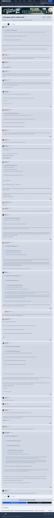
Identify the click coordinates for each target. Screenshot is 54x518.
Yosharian (6, 145)
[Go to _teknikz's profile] (3, 398)
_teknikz (6, 397)
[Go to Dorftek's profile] (3, 71)
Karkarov (6, 214)
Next (13, 24)
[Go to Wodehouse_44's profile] (3, 312)
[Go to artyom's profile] (3, 55)
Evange (6, 426)
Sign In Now (39, 502)
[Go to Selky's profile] (3, 130)
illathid (6, 26)
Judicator (6, 490)
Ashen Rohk (6, 91)
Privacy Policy (4, 516)
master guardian (7, 109)
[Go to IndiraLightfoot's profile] (3, 433)
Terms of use (16, 516)
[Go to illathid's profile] (3, 27)
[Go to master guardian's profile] (3, 110)
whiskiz (6, 161)
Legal (19, 516)
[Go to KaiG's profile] (3, 404)
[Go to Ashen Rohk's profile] (3, 92)
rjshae (6, 79)
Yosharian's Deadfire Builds (6, 67)
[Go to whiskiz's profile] (3, 162)
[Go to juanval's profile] (3, 20)
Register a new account (14, 502)
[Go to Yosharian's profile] (3, 62)
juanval (5, 20)
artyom (6, 54)
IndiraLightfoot (7, 432)
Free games (4, 420)
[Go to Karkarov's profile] (3, 215)
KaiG (5, 403)
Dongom (6, 139)
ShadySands (6, 409)
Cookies (12, 516)
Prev (5, 24)
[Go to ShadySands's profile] (3, 410)
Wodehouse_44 (7, 311)
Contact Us (8, 516)
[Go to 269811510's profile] (3, 208)
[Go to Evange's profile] (3, 426)
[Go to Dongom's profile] (3, 140)
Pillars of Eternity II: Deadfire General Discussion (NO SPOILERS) (22, 20)
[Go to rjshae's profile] (3, 80)
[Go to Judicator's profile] (3, 491)
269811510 (6, 208)
